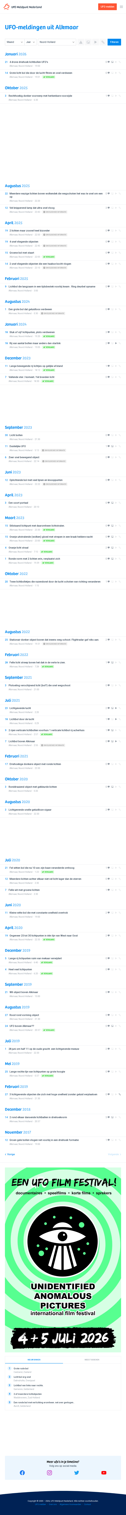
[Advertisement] (63, 141)
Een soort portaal (18, 502)
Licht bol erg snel (22, 1377)
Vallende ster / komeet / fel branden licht (31, 377)
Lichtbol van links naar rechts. (28, 1385)
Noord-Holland (25, 66)
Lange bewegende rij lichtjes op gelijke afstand (36, 366)
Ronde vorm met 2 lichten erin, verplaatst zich (34, 558)
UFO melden (40, 1504)
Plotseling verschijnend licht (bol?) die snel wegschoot (39, 685)
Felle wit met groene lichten (24, 890)
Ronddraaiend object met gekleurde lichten (33, 786)
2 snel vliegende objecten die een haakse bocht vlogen (40, 263)
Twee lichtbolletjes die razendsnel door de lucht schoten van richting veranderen (55, 581)
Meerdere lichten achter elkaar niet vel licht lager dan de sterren (45, 878)
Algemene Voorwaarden (70, 1504)
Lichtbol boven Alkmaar (22, 741)
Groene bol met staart (22, 252)
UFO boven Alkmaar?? (22, 1026)
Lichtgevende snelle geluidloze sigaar (30, 809)
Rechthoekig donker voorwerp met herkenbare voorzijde (40, 95)
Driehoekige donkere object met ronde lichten (35, 764)
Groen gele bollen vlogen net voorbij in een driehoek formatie (44, 1140)
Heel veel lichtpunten (20, 969)
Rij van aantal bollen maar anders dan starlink (35, 343)
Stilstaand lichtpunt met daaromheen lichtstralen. (37, 525)
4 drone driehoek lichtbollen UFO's (29, 62)
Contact (87, 1504)
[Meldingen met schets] (103, 42)
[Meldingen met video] (95, 42)
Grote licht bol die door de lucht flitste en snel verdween (41, 72)
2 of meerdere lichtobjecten (28, 1394)
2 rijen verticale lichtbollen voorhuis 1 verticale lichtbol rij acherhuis (47, 730)
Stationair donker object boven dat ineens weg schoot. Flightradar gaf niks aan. (54, 639)
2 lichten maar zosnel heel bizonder (30, 230)
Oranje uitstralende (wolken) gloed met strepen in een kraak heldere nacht (51, 536)
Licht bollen (16, 435)
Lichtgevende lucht (20, 708)
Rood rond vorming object (24, 1015)
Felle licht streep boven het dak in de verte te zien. (37, 662)
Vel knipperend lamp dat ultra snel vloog (32, 207)
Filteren (114, 42)
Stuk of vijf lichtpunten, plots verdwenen (32, 332)
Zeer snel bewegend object (24, 457)
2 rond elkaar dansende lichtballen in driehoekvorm (38, 1117)
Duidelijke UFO (18, 446)
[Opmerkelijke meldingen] (80, 42)
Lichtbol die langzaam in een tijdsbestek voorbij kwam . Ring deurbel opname (52, 286)
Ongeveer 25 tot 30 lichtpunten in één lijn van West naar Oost (44, 935)
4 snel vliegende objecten (24, 241)
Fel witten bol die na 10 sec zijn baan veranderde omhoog (42, 867)
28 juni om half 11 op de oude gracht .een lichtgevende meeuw (44, 1048)
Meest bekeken (92, 1360)
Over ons (53, 1504)
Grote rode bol (21, 1368)
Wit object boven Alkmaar (24, 992)
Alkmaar (14, 66)
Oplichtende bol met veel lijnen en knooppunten (36, 480)
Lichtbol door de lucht (22, 719)
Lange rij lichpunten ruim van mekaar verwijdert (35, 958)
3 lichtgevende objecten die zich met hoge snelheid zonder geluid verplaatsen (53, 1094)
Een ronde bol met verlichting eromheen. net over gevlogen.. (44, 1402)
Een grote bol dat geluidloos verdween (30, 309)
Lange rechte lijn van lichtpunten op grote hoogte (37, 1071)
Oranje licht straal (18, 547)
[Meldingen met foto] (88, 42)
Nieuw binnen (34, 1360)
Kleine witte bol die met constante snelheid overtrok (39, 912)
